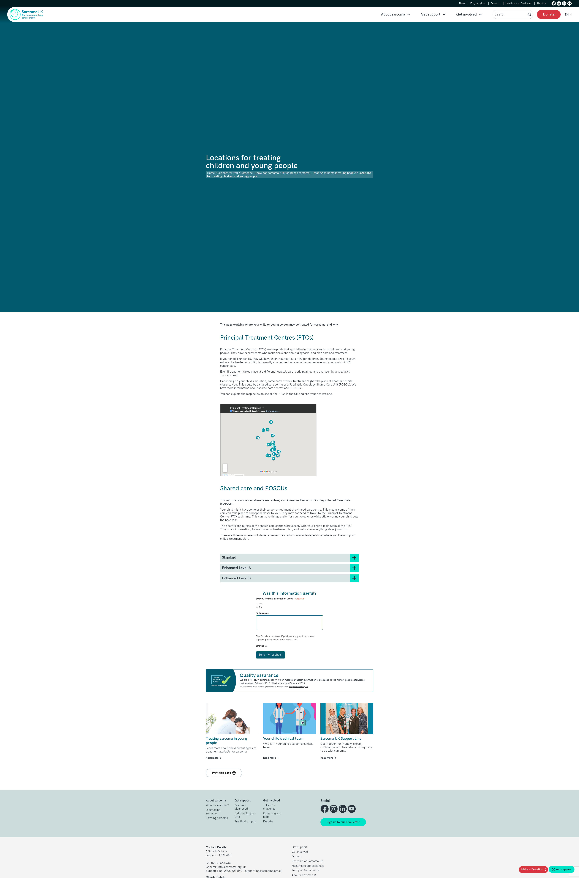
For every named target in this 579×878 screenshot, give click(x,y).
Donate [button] (268, 821)
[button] (553, 3)
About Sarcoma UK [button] (304, 875)
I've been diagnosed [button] (241, 807)
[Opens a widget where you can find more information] (561, 869)
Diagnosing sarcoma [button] (213, 811)
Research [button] (495, 3)
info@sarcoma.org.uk (298, 686)
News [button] (462, 3)
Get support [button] (299, 847)
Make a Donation (532, 869)
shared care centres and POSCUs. (280, 388)
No (260, 607)
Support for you (227, 173)
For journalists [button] (477, 3)
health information (306, 680)
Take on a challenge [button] (269, 807)
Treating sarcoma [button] (217, 818)
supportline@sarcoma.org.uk (263, 871)
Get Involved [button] (300, 852)
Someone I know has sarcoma (260, 173)
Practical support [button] (245, 821)
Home (211, 173)
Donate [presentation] (549, 14)
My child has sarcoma (296, 173)
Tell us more (262, 613)
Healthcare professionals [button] (518, 3)
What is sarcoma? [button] (217, 805)
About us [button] (541, 3)
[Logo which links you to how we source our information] (221, 680)
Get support (430, 14)
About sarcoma (393, 14)
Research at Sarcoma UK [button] (308, 861)
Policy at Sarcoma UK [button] (306, 870)
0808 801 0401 (234, 871)
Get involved (466, 14)
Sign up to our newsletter (343, 822)
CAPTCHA (261, 646)
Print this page (221, 773)
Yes (261, 603)
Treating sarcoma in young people (334, 173)
